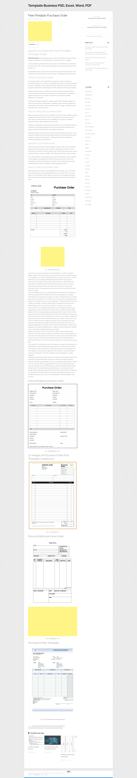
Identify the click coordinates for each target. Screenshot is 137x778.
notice (88, 162)
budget (88, 102)
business (89, 105)
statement (89, 197)
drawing (89, 140)
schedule (89, 190)
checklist (89, 123)
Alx (46, 774)
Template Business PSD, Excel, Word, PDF (60, 5)
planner (88, 165)
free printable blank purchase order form (41, 726)
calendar (89, 109)
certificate (89, 116)
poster (88, 169)
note (88, 158)
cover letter (89, 130)
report (88, 183)
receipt (88, 176)
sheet (88, 193)
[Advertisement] (40, 31)
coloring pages (90, 126)
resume (88, 186)
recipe (88, 179)
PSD (88, 172)
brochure (89, 98)
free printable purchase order (57, 726)
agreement (89, 91)
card (88, 112)
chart (88, 119)
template (30, 19)
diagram (89, 137)
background (89, 95)
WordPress (37, 774)
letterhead (89, 151)
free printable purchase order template (53, 728)
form (88, 144)
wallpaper (89, 204)
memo (88, 155)
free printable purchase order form (36, 728)
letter (88, 148)
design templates (91, 133)
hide (36, 44)
